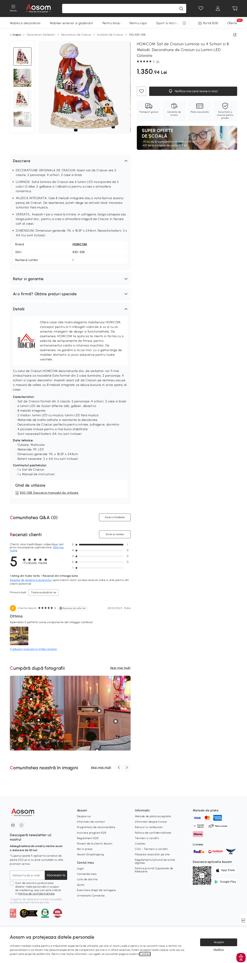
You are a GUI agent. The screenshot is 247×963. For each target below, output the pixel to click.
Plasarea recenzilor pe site (152, 854)
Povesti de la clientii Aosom (95, 843)
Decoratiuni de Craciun (76, 34)
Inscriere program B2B (91, 832)
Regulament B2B (88, 838)
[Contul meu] (218, 8)
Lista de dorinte (87, 879)
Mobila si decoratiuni (25, 23)
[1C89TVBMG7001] (116, 721)
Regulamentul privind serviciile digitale (155, 861)
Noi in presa (84, 849)
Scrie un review (115, 534)
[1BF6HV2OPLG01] (99, 711)
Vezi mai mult (120, 668)
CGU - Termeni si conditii (151, 849)
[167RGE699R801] (116, 703)
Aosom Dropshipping (90, 854)
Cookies (140, 843)
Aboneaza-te (56, 875)
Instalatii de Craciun (110, 34)
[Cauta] (181, 8)
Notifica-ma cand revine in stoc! (196, 91)
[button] (70, 160)
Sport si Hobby (167, 23)
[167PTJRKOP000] (39, 720)
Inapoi (17, 34)
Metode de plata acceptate (153, 816)
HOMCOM (80, 244)
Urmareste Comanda (91, 895)
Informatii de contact (91, 821)
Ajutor (81, 884)
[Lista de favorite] (201, 8)
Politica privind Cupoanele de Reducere (154, 870)
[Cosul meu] (235, 8)
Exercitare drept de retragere (96, 890)
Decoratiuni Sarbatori (41, 34)
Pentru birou (111, 23)
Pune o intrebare (115, 517)
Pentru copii (138, 23)
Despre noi (84, 816)
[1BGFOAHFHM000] (31, 699)
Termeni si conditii (147, 838)
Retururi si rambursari (149, 827)
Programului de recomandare (96, 827)
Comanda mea (86, 874)
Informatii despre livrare (151, 821)
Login (80, 868)
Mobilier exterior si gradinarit (71, 23)
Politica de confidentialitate (36, 893)
